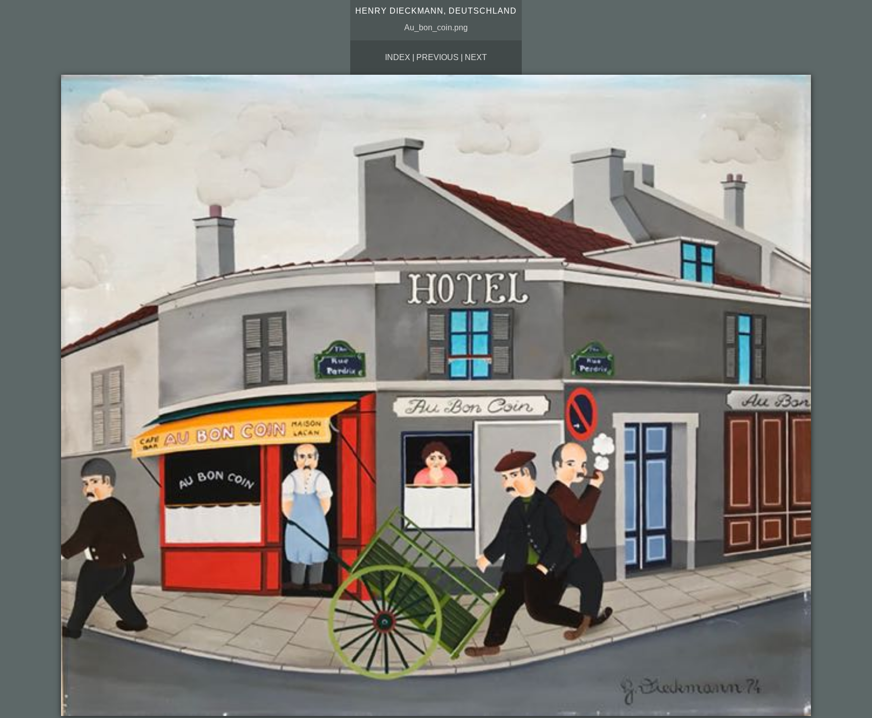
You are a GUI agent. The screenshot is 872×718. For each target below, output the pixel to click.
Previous (437, 57)
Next (476, 57)
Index (397, 57)
